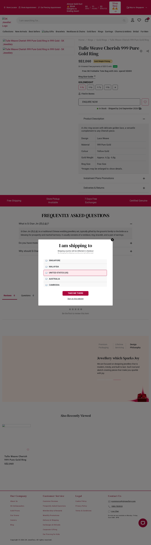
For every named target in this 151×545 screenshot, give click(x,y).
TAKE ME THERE (75, 293)
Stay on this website (75, 299)
